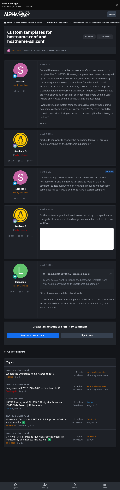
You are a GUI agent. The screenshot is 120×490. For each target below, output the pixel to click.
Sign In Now (87, 335)
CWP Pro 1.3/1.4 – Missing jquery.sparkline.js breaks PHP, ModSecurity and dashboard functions (36, 438)
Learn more (5, 5)
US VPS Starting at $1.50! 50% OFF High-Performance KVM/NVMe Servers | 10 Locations (34, 404)
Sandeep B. (20, 151)
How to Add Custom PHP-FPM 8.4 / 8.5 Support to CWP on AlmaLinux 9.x (36, 421)
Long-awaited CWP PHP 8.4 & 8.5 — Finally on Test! (33, 388)
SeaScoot (21, 81)
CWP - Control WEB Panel (53, 50)
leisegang (20, 282)
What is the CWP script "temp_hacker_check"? (30, 373)
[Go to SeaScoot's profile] (8, 50)
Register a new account (33, 335)
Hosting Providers (14, 398)
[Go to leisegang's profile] (20, 271)
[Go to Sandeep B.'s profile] (20, 140)
